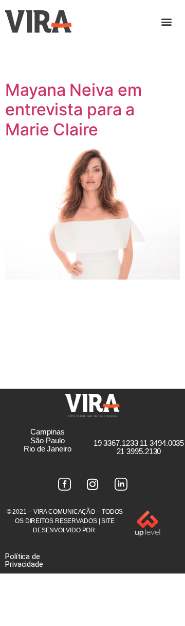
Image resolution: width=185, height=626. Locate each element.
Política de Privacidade (24, 560)
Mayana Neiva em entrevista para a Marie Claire (73, 110)
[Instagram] (92, 484)
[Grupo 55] (64, 484)
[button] (166, 21)
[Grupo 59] (121, 484)
